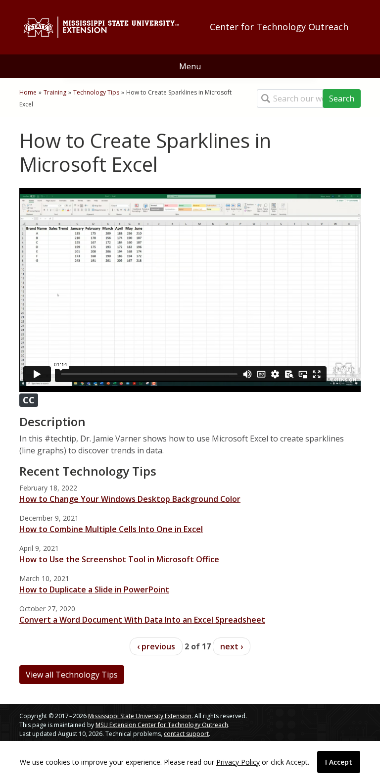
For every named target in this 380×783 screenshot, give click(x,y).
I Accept (338, 762)
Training (55, 92)
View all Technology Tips (72, 674)
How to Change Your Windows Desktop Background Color (129, 498)
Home (28, 92)
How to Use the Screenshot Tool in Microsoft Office (119, 559)
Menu (190, 66)
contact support (186, 734)
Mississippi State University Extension (139, 716)
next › (231, 646)
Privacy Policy (238, 762)
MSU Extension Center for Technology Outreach (161, 725)
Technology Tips (96, 92)
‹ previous (156, 646)
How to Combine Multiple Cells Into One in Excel (111, 529)
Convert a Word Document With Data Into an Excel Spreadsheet (142, 619)
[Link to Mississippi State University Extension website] (101, 27)
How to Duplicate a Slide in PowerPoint (94, 589)
